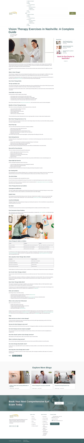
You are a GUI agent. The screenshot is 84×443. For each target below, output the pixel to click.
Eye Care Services (32, 7)
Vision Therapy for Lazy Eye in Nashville (41, 385)
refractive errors (32, 294)
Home (28, 2)
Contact (28, 25)
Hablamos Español (30, 1)
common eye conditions (38, 197)
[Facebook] (10, 426)
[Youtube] (17, 426)
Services (28, 5)
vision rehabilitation (42, 212)
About (28, 3)
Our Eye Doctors (32, 4)
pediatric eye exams (18, 78)
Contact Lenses (31, 9)
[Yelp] (16, 426)
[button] (46, 13)
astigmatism (36, 288)
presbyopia (37, 313)
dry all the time (22, 308)
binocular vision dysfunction (25, 102)
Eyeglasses (31, 8)
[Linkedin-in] (14, 426)
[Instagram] (12, 426)
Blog (28, 10)
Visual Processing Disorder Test (62, 385)
